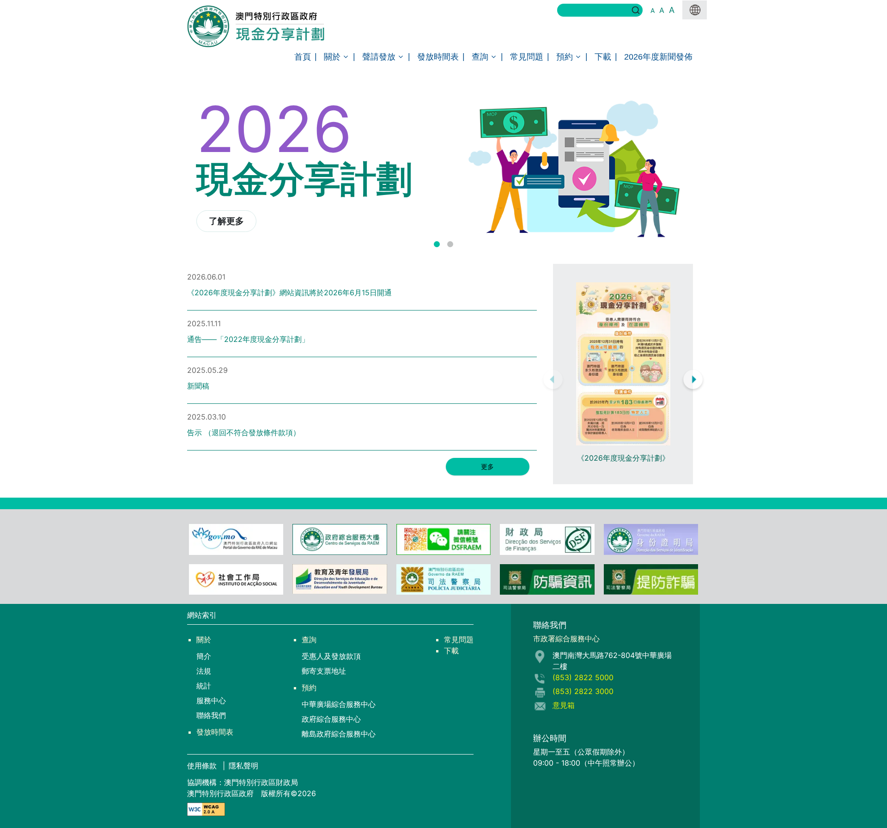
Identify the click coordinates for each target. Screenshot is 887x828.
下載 (603, 56)
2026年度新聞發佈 (658, 56)
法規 (203, 671)
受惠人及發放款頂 (331, 656)
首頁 (302, 56)
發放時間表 (438, 56)
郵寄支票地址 (324, 671)
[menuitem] (302, 57)
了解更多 (226, 221)
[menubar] (443, 57)
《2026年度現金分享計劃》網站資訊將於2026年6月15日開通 (289, 292)
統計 (203, 685)
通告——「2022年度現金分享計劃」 (248, 339)
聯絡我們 (211, 715)
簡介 (203, 656)
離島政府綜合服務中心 (339, 733)
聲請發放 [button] (378, 56)
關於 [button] (332, 56)
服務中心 (211, 700)
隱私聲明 (243, 765)
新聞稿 (198, 385)
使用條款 (203, 765)
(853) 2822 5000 (583, 677)
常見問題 (526, 56)
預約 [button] (564, 56)
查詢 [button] (480, 56)
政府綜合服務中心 (331, 719)
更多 (487, 466)
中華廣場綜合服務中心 (339, 704)
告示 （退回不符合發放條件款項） (243, 432)
